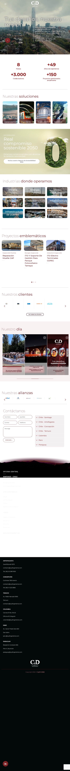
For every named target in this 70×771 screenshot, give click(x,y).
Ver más (13, 193)
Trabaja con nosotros (9, 513)
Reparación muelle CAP (8, 257)
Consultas (6, 520)
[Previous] (4, 258)
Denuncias (6, 523)
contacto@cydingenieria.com (12, 482)
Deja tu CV (6, 516)
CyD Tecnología (7, 496)
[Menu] (5, 4)
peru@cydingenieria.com (11, 632)
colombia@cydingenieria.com (12, 616)
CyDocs (5, 499)
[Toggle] (37, 413)
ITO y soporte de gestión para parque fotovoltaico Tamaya (33, 261)
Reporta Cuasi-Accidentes (10, 502)
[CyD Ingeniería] (35, 4)
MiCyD (5, 492)
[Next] (63, 258)
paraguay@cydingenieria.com (12, 648)
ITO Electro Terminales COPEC (52, 258)
